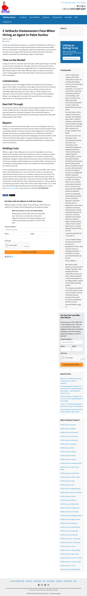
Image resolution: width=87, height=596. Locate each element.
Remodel (68, 17)
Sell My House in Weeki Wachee (70, 569)
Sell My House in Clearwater (69, 440)
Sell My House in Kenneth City (69, 473)
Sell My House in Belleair (68, 429)
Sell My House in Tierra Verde (69, 554)
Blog (75, 581)
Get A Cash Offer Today (68, 3)
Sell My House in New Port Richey (71, 492)
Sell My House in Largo (67, 481)
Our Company (81, 3)
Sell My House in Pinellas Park (69, 508)
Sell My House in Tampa (67, 546)
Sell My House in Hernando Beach (71, 463)
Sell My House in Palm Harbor (69, 504)
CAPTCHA (8, 241)
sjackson (7, 41)
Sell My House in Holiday (68, 456)
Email (32, 234)
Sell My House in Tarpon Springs (70, 550)
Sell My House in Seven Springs (70, 527)
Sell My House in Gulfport (68, 452)
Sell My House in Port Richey (69, 512)
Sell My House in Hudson (68, 459)
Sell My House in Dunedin (68, 444)
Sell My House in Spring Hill (68, 535)
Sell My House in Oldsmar (68, 500)
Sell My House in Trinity (67, 566)
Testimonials (57, 17)
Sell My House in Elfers (67, 448)
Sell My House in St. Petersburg (70, 539)
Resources (59, 581)
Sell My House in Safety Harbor (70, 519)
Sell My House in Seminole (68, 523)
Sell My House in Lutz (67, 485)
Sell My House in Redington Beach (71, 516)
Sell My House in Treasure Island (70, 562)
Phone (7, 234)
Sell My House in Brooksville (69, 432)
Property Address (11, 227)
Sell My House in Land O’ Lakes (70, 477)
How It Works (34, 17)
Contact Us (7, 22)
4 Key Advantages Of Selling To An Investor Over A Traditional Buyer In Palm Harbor (71, 398)
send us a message (13, 188)
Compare (45, 17)
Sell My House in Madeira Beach (70, 489)
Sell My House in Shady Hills (69, 531)
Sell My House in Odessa (68, 496)
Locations (23, 17)
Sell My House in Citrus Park (69, 436)
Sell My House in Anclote (68, 425)
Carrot (58, 593)
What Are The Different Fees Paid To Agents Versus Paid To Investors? (70, 381)
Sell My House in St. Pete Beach (70, 542)
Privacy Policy (68, 581)
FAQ (76, 17)
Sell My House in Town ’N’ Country (71, 558)
